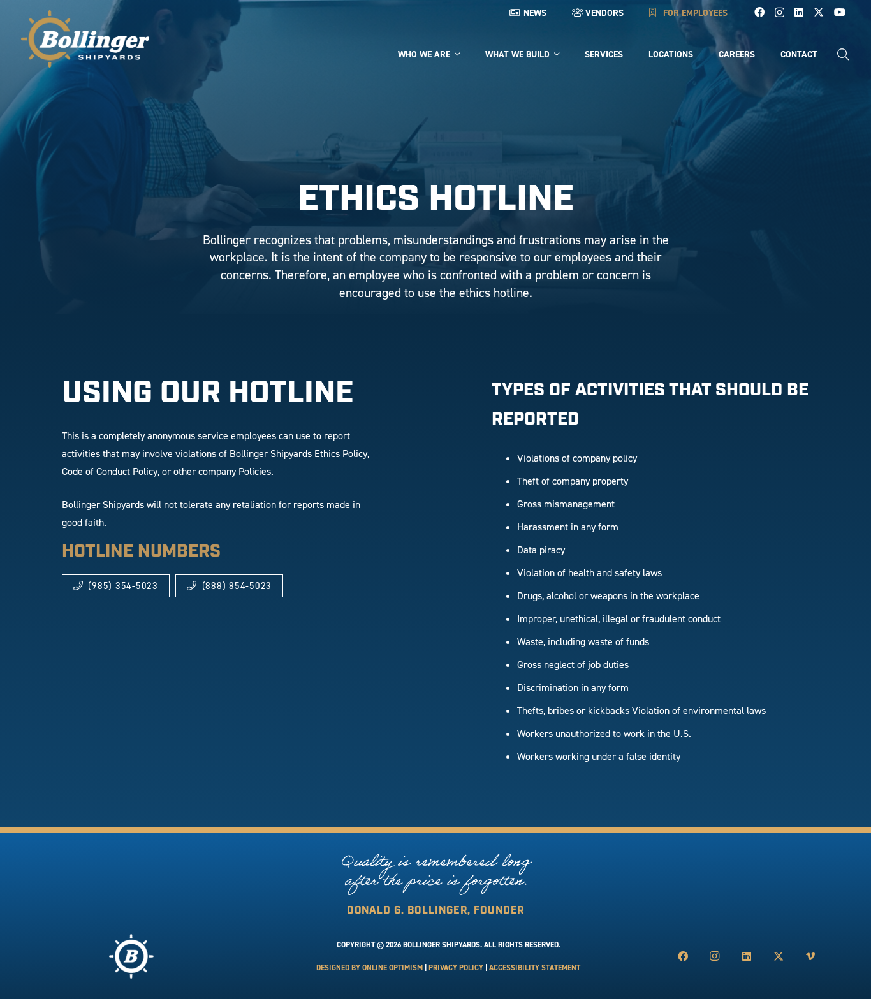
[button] (843, 54)
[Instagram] (779, 12)
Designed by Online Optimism (369, 968)
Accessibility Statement (534, 968)
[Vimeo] (810, 956)
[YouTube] (839, 12)
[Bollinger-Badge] (85, 39)
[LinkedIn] (798, 12)
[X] (819, 12)
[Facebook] (759, 12)
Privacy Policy (455, 968)
